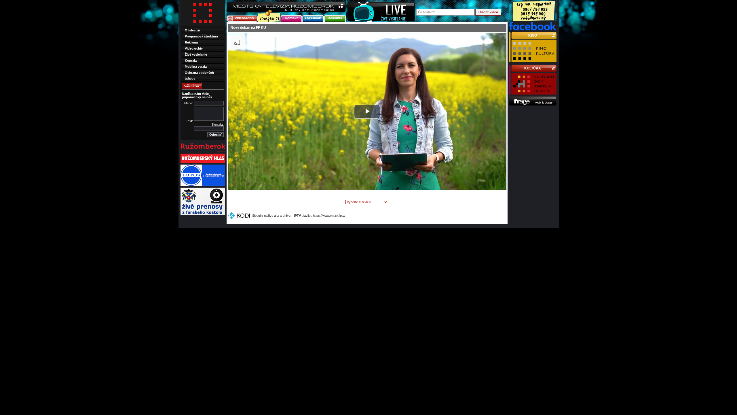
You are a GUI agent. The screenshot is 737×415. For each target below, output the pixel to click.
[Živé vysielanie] (381, 11)
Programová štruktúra (201, 36)
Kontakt (291, 18)
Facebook (313, 18)
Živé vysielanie (196, 54)
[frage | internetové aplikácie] (532, 104)
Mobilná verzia (196, 66)
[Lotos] (203, 185)
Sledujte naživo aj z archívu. (271, 215)
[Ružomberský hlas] (203, 162)
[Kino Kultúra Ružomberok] (533, 59)
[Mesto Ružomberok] (203, 151)
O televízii (192, 30)
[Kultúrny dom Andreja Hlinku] (533, 92)
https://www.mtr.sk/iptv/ (329, 215)
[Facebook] (532, 29)
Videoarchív (244, 18)
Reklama (335, 18)
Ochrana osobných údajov (199, 75)
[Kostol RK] (203, 214)
